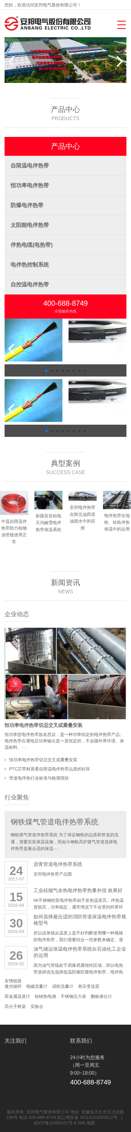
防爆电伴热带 (27, 205)
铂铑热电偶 (45, 996)
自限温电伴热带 (30, 165)
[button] (121, 24)
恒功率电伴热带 (30, 185)
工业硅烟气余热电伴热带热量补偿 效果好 (78, 890)
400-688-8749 (65, 303)
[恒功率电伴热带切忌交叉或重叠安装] (65, 673)
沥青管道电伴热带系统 (58, 864)
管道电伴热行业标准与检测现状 (39, 778)
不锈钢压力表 (73, 996)
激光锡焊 (13, 986)
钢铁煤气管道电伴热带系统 (54, 822)
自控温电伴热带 (30, 284)
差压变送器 (88, 986)
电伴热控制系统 (30, 265)
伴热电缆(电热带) (32, 245)
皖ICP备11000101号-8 (55, 1122)
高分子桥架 (15, 1006)
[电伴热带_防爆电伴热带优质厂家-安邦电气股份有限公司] (47, 23)
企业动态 (17, 614)
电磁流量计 (37, 986)
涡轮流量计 (62, 986)
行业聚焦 (17, 797)
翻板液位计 (101, 996)
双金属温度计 (17, 996)
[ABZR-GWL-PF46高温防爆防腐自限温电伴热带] (97, 331)
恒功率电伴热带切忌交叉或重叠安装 (44, 725)
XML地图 (86, 1122)
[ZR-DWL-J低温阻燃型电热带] (33, 331)
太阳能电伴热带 (30, 225)
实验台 (36, 1006)
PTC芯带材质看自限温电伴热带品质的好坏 (49, 768)
